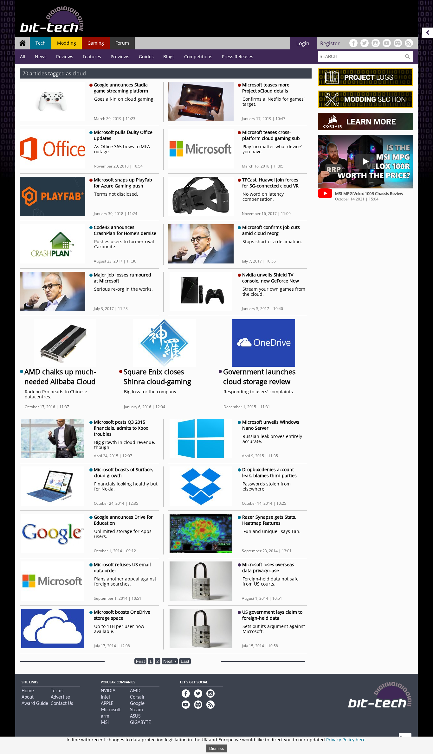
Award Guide (35, 703)
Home (28, 691)
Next (168, 661)
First (140, 661)
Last (185, 661)
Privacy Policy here (345, 740)
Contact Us (62, 703)
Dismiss (216, 748)
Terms (57, 691)
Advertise (60, 697)
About (28, 697)
